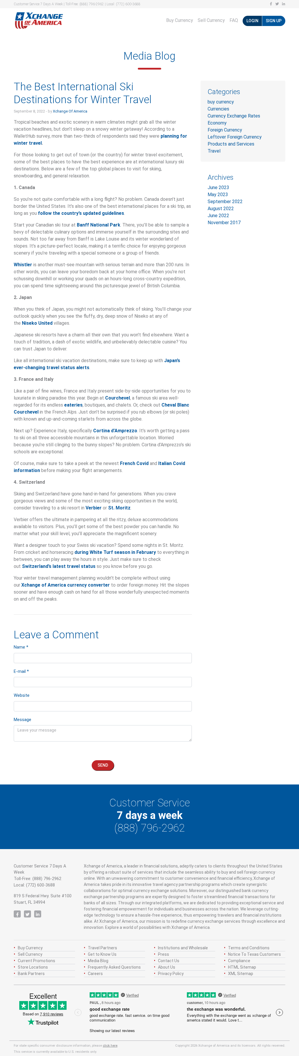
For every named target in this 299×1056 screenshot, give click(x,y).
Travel (214, 151)
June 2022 (218, 215)
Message (22, 719)
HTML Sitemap (242, 967)
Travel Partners (102, 948)
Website (21, 695)
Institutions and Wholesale (183, 948)
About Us (166, 967)
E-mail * (21, 671)
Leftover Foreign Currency (235, 137)
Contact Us (168, 960)
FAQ (234, 20)
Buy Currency (179, 20)
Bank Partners (31, 973)
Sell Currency (211, 20)
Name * (21, 647)
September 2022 (225, 201)
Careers (95, 973)
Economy (217, 123)
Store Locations (33, 967)
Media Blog (98, 960)
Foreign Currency (225, 130)
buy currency (221, 102)
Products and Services (231, 144)
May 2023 (218, 194)
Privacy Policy (171, 973)
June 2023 (218, 187)
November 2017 (224, 222)
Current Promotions (36, 960)
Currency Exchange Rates (234, 116)
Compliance (239, 960)
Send (103, 765)
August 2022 (221, 208)
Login (252, 20)
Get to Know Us (102, 954)
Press (163, 954)
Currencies (218, 109)
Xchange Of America (70, 111)
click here (110, 1046)
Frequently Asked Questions (114, 967)
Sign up (273, 20)
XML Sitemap (240, 973)
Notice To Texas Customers (254, 954)
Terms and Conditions (249, 948)
